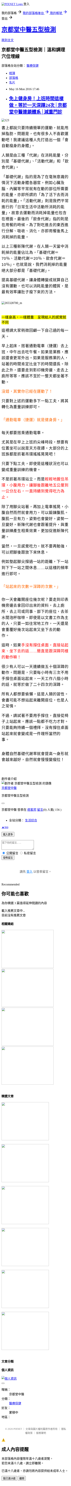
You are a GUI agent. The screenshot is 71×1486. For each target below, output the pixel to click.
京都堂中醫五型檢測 (29, 29)
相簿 (12, 73)
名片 (12, 82)
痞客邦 (31, 809)
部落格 (13, 77)
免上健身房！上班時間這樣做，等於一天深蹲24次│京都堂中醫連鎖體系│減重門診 (38, 105)
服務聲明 (41, 1432)
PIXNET (17, 1428)
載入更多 (8, 834)
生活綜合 (31, 820)
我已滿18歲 (9, 1478)
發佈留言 (8, 857)
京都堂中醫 (9, 788)
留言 (40, 809)
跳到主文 (8, 40)
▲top (5, 827)
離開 (21, 1478)
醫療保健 (33, 65)
